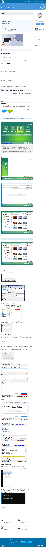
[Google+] (14, 542)
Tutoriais (18, 539)
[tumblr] (19, 542)
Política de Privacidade (29, 539)
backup (4, 152)
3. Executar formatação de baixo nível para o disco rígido (11, 29)
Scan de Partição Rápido (6, 147)
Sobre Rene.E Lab (35, 539)
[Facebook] (9, 542)
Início (9, 539)
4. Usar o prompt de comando (8, 30)
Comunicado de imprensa (14, 539)
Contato (20, 539)
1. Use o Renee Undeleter (8, 27)
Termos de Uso (23, 539)
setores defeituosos (8, 57)
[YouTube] (16, 542)
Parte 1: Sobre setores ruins (7, 23)
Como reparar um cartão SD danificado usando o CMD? (24, 525)
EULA (26, 539)
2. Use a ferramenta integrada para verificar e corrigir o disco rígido (12, 28)
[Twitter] (11, 542)
